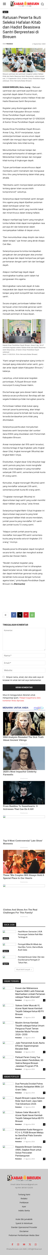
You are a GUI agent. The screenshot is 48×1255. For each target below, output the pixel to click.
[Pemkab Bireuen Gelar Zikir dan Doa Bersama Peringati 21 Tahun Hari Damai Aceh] (9, 960)
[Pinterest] (26, 615)
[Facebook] (13, 615)
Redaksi (10, 44)
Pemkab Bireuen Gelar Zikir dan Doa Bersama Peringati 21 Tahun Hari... (31, 960)
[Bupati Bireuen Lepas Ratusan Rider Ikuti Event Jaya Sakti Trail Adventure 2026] (8, 1102)
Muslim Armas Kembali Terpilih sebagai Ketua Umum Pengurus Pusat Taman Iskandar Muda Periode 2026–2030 (29, 1028)
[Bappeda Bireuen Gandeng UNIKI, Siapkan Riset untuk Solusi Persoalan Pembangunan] (8, 1149)
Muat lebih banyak (23, 969)
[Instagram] (18, 1244)
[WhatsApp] (32, 615)
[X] (20, 615)
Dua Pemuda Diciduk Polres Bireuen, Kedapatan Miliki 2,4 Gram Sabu (29, 1086)
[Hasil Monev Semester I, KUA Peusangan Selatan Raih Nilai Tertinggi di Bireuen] (9, 934)
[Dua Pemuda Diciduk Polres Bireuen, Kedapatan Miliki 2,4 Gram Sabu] (8, 1087)
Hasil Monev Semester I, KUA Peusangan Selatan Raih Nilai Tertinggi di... (30, 934)
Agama (5, 12)
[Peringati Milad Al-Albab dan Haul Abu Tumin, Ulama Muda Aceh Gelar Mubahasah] (9, 947)
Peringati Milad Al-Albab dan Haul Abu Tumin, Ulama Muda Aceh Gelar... (30, 947)
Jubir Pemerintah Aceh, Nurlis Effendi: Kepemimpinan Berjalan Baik (30, 1046)
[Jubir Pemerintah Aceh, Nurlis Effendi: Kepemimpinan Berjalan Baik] (8, 1046)
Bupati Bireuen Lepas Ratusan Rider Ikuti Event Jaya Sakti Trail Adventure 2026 (30, 1101)
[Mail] (24, 1244)
